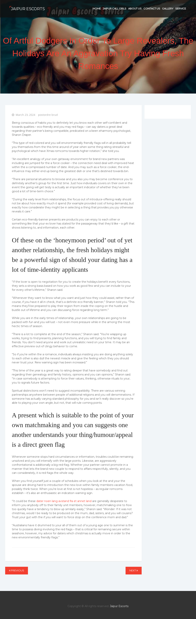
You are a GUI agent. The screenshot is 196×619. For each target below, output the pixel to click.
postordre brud (48, 115)
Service (180, 8)
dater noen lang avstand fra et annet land (63, 501)
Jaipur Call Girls (114, 8)
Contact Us (152, 8)
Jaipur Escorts (28, 9)
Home (97, 8)
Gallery (167, 8)
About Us (135, 8)
